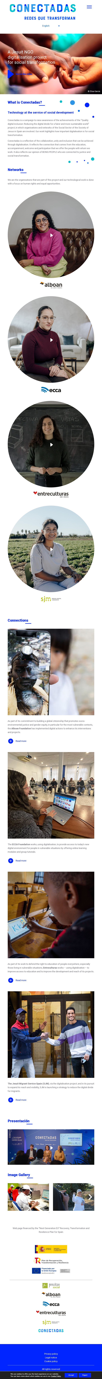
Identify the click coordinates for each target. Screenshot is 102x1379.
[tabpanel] (28, 1197)
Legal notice (51, 1357)
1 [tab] (49, 1212)
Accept (71, 1375)
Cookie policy (51, 1361)
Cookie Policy (56, 1376)
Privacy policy (51, 1354)
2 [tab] (53, 1212)
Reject (84, 1375)
